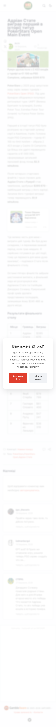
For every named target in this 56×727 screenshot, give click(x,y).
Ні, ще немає (38, 378)
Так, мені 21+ (18, 378)
